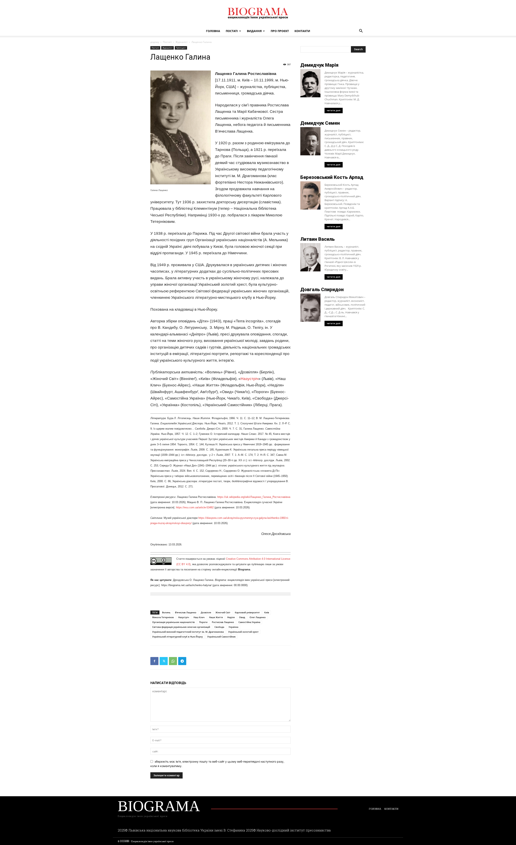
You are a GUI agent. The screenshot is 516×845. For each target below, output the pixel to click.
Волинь (166, 612)
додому (154, 42)
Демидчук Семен (320, 123)
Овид (242, 617)
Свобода (219, 626)
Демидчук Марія (319, 65)
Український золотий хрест (243, 631)
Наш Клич (199, 617)
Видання (254, 31)
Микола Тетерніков (163, 617)
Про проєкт (280, 31)
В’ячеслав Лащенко (185, 612)
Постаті (232, 31)
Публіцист (181, 47)
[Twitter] (164, 661)
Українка (233, 626)
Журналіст (182, 42)
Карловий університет (247, 612)
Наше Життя (216, 617)
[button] (361, 31)
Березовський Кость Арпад (331, 177)
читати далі (333, 110)
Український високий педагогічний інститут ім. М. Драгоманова (188, 631)
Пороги (203, 622)
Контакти (302, 31)
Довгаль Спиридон (322, 289)
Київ (266, 612)
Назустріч (249, 379)
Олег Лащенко (258, 617)
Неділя (231, 617)
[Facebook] (154, 661)
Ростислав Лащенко (223, 622)
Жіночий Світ (222, 612)
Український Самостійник (221, 636)
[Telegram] (182, 661)
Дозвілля (206, 612)
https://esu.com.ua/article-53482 (195, 507)
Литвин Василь (317, 239)
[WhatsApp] (173, 661)
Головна (213, 31)
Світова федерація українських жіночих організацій (181, 626)
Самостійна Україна (249, 622)
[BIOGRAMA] (258, 13)
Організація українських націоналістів (173, 622)
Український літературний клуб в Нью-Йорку (177, 636)
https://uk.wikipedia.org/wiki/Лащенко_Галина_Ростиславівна (253, 496)
